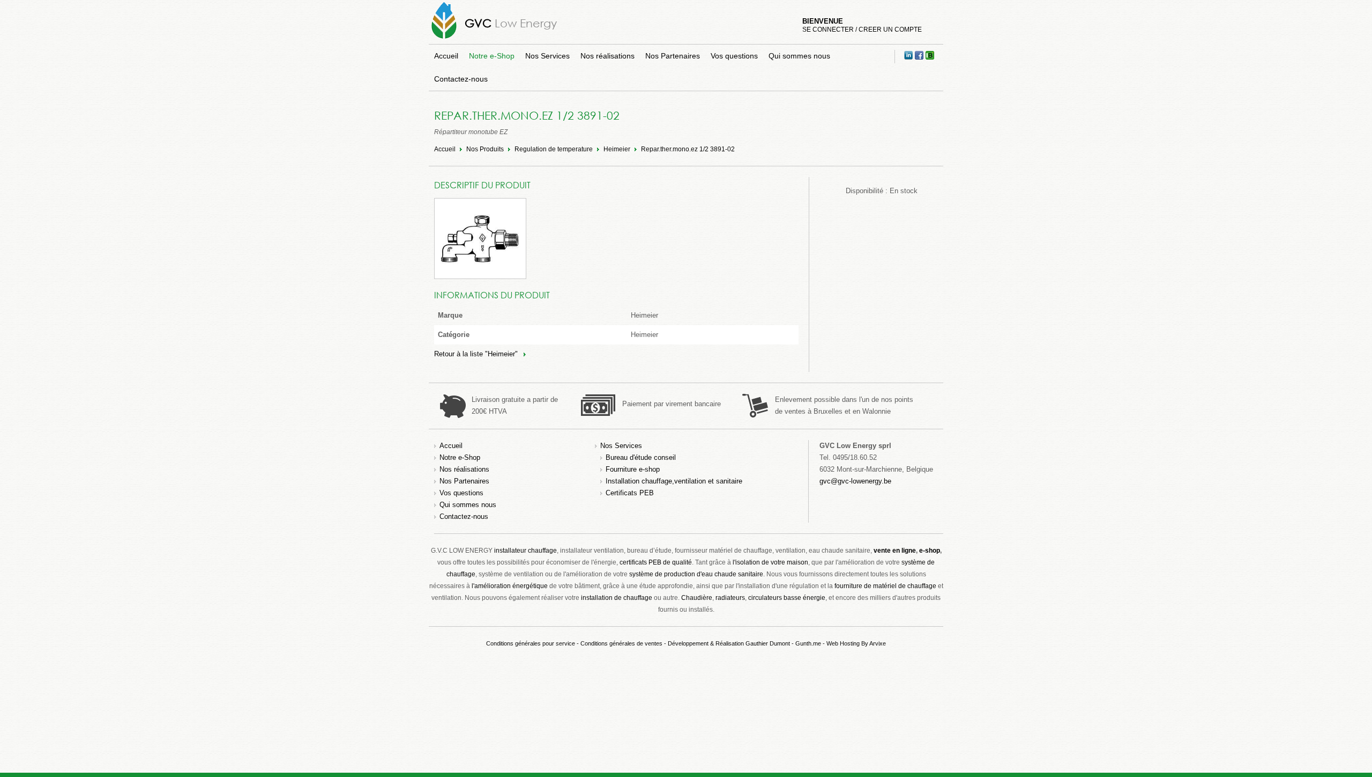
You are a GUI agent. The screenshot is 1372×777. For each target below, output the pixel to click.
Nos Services (547, 56)
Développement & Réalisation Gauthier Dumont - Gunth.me (744, 643)
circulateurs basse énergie (786, 598)
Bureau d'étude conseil (641, 457)
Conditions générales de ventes (621, 643)
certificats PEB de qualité (656, 562)
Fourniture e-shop (633, 469)
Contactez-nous (461, 79)
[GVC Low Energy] (444, 38)
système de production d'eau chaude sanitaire (696, 574)
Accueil (446, 56)
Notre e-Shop (491, 56)
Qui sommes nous (799, 56)
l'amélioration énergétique (510, 586)
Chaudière (696, 598)
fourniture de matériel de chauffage (885, 586)
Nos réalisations (607, 56)
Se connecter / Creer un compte (862, 29)
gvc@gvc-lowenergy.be (855, 481)
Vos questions (734, 56)
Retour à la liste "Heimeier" (476, 354)
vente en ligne (895, 550)
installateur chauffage (525, 550)
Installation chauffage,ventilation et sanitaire (674, 481)
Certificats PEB (630, 493)
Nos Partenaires (672, 56)
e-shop (929, 550)
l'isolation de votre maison (770, 562)
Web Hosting (843, 643)
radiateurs (730, 598)
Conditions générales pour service (530, 643)
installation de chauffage (616, 598)
